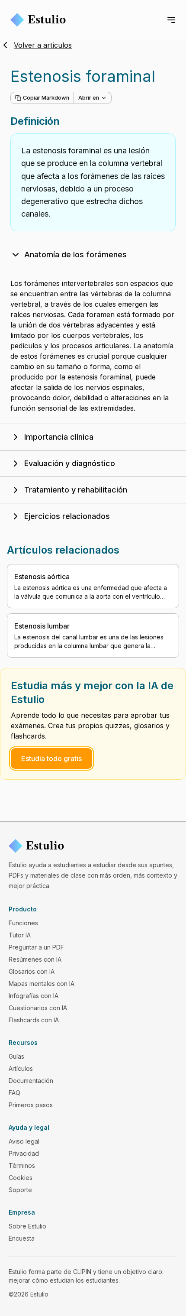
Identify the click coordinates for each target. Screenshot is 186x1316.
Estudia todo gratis (51, 758)
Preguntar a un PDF (36, 947)
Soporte (20, 1189)
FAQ (14, 1092)
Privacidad (24, 1153)
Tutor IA (20, 935)
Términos (22, 1165)
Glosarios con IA (32, 971)
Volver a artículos (43, 45)
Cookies (20, 1177)
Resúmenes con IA (35, 959)
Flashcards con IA (34, 1020)
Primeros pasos (31, 1105)
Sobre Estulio (27, 1226)
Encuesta (22, 1238)
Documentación (31, 1080)
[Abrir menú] (171, 19)
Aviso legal (24, 1141)
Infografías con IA (33, 995)
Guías (16, 1056)
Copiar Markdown (46, 97)
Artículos (21, 1068)
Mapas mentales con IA (41, 983)
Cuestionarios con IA (38, 1007)
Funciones (23, 923)
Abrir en (88, 97)
